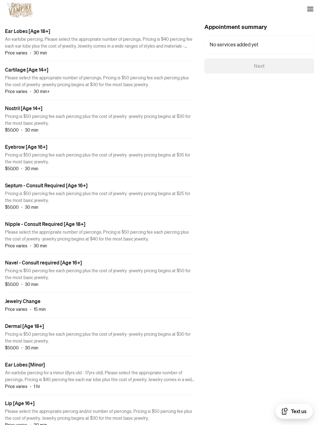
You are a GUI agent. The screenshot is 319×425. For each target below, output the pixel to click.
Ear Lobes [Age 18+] (27, 31)
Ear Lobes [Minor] (25, 364)
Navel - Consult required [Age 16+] (43, 262)
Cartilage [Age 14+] (26, 69)
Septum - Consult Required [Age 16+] (46, 185)
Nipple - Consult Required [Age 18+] (45, 224)
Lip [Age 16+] (20, 403)
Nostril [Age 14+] (23, 108)
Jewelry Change (22, 301)
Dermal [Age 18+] (24, 326)
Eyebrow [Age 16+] (26, 146)
